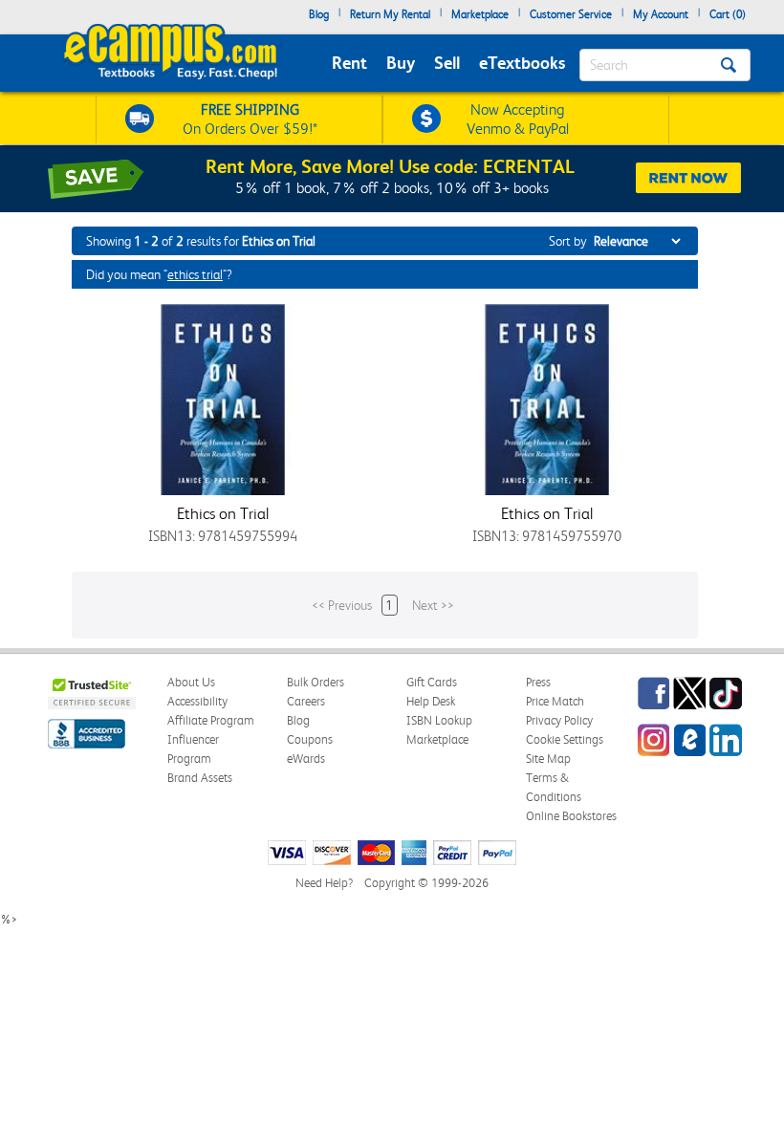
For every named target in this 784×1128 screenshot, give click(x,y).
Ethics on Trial (223, 513)
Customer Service (571, 14)
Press (538, 682)
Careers (306, 701)
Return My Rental (390, 14)
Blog (319, 14)
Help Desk (430, 701)
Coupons (310, 739)
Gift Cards (431, 682)
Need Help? (324, 883)
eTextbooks (522, 63)
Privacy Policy (559, 720)
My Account (660, 14)
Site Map (548, 758)
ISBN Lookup (439, 720)
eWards (306, 758)
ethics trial (195, 274)
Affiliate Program (210, 720)
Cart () (727, 14)
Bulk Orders (315, 682)
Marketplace (480, 14)
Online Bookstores (571, 816)
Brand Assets (199, 777)
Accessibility (197, 701)
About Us (191, 682)
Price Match (555, 701)
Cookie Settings (564, 739)
